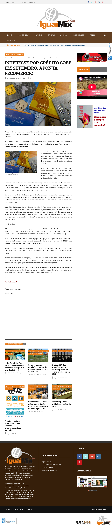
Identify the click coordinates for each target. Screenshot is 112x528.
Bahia (7, 386)
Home (7, 2)
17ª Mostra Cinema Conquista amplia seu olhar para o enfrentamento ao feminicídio (54, 45)
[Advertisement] (38, 319)
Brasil (7, 54)
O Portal (23, 2)
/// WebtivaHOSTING (99, 509)
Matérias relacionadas (13, 344)
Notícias (38, 35)
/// (24, 344)
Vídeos (92, 35)
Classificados (78, 35)
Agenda (63, 35)
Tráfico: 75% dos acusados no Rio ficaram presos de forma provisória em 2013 (61, 369)
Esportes (40, 351)
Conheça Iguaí (23, 35)
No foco (37, 386)
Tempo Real (20, 54)
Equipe (14, 2)
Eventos (51, 35)
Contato (32, 2)
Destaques (14, 351)
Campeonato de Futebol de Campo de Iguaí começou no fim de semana (38, 368)
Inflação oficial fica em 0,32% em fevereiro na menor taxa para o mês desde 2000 (14, 366)
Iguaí (46, 351)
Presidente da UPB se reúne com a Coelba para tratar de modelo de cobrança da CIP (38, 405)
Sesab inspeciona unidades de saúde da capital (61, 404)
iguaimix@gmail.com (50, 470)
